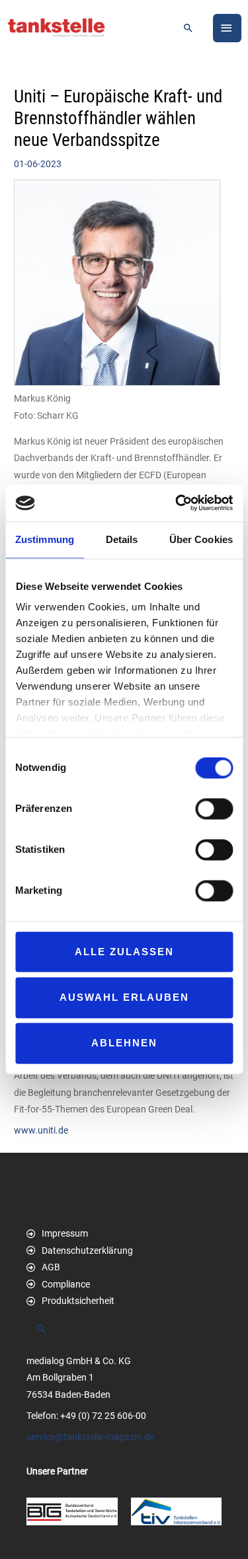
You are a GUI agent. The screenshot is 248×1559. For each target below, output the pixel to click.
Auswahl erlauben (124, 997)
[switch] (214, 808)
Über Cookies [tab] (201, 539)
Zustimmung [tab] (44, 539)
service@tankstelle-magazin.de (90, 1437)
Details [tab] (122, 539)
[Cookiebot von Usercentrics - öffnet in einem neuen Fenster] (176, 502)
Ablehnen (124, 1043)
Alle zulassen (124, 951)
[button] (188, 28)
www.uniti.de (41, 1130)
